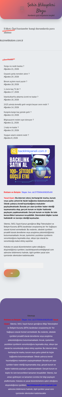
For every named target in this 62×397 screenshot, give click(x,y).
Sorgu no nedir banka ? (14, 66)
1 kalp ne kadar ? (11, 127)
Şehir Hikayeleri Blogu (41, 8)
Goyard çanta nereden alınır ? (17, 74)
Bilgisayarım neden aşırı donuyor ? (19, 120)
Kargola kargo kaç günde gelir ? (17, 112)
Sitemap (31, 316)
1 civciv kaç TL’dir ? (12, 89)
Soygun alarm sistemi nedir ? (16, 135)
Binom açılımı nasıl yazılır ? (15, 81)
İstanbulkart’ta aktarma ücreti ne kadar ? (21, 97)
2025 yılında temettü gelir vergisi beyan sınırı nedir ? (26, 104)
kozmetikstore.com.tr (11, 40)
